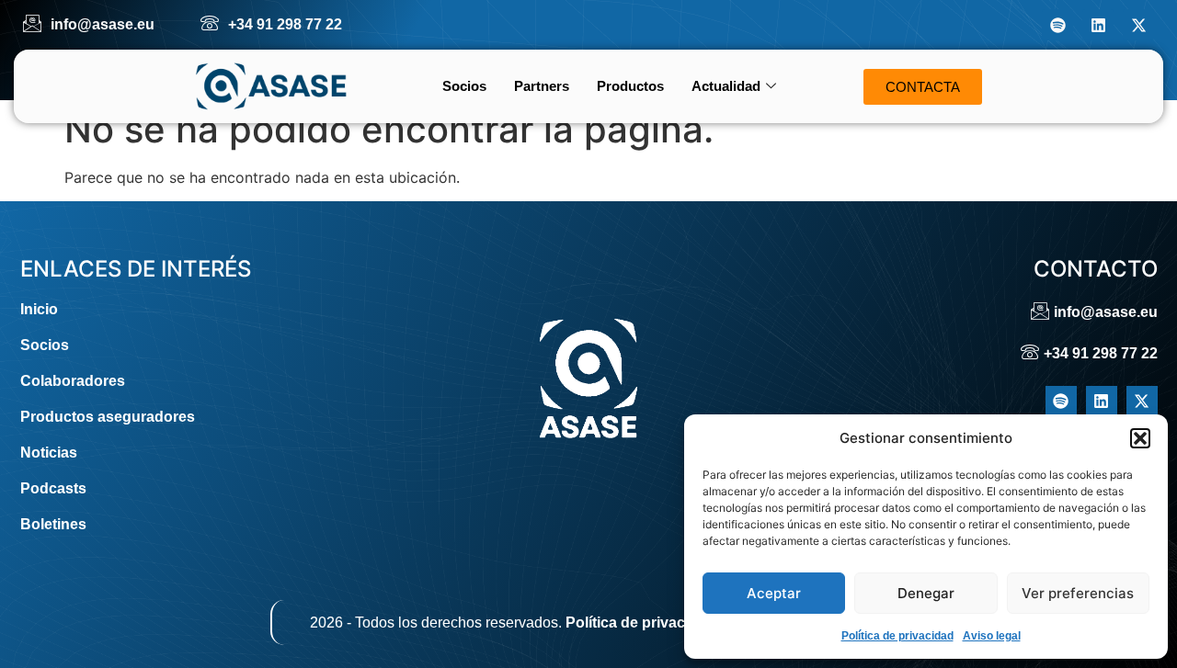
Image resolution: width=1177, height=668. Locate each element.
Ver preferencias (1078, 593)
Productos (630, 86)
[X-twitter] (1138, 24)
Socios (464, 86)
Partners (541, 86)
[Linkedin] (1098, 24)
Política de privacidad (897, 635)
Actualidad (725, 86)
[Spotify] (1057, 24)
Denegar (925, 593)
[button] (1140, 438)
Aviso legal (992, 635)
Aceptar (774, 593)
